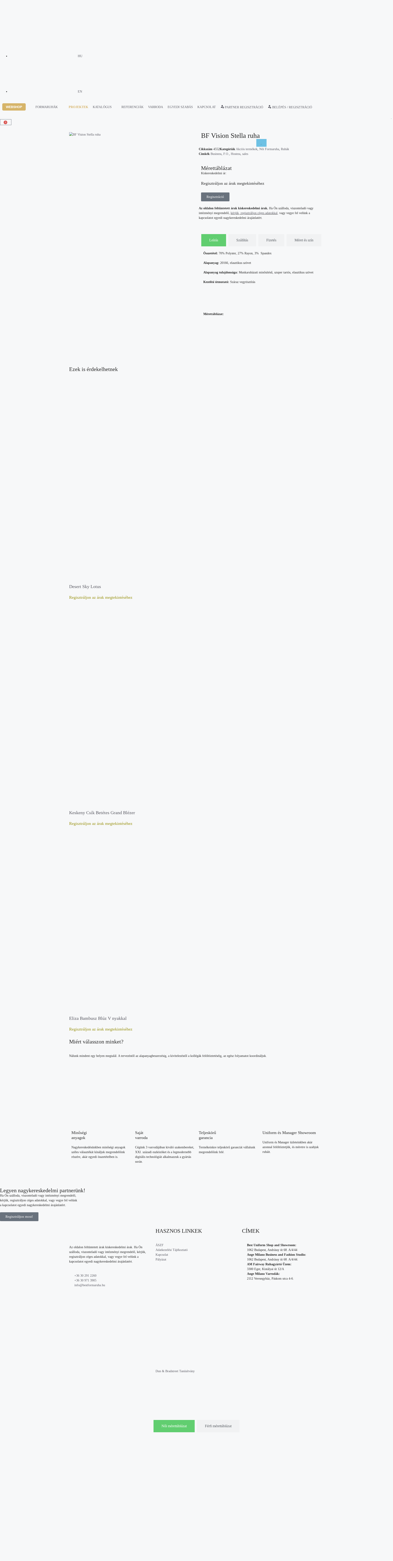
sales (245, 154)
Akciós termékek (246, 149)
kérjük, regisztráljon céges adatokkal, (254, 213)
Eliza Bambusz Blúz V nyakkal (98, 1018)
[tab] (213, 240)
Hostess (235, 154)
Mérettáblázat (216, 168)
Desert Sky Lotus (85, 586)
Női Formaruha (269, 149)
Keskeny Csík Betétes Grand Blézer (102, 812)
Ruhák (285, 149)
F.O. (226, 154)
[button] (16, 107)
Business (216, 154)
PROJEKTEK (78, 107)
